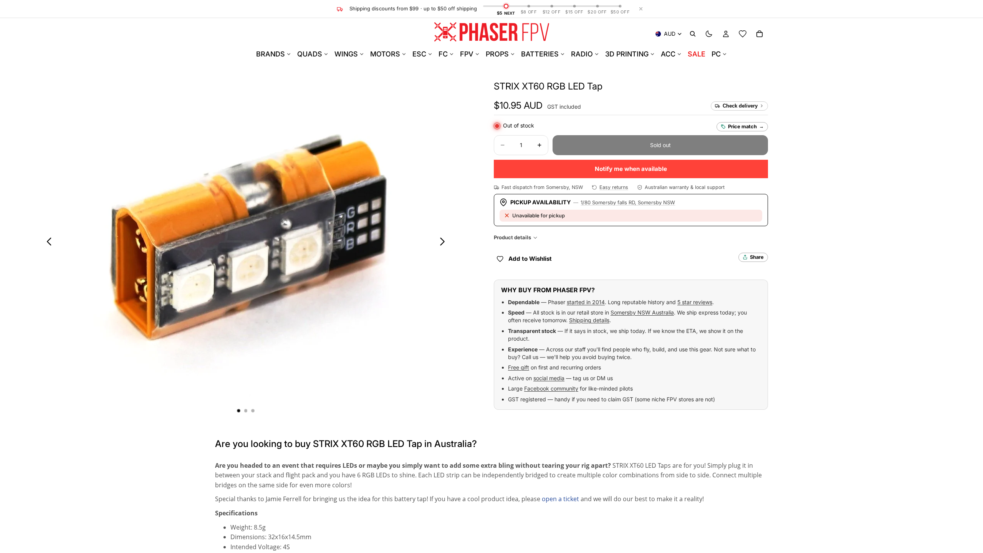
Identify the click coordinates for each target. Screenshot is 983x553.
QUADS (309, 54)
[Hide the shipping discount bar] (641, 9)
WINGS (346, 54)
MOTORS (385, 54)
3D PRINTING (627, 54)
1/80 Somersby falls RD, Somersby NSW (628, 202)
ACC (668, 54)
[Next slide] (444, 242)
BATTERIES (540, 54)
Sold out (660, 145)
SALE (696, 54)
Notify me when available (631, 168)
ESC (419, 54)
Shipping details (589, 320)
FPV (466, 54)
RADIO (582, 54)
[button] (548, 86)
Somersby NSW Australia (642, 312)
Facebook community (551, 388)
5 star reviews (694, 302)
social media (548, 378)
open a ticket (560, 499)
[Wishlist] (742, 33)
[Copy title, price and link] (611, 86)
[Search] (692, 33)
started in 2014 (586, 302)
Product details (512, 237)
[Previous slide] (47, 242)
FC (443, 54)
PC (716, 54)
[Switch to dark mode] (708, 33)
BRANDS (270, 54)
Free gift (518, 367)
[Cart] (759, 33)
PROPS (497, 54)
